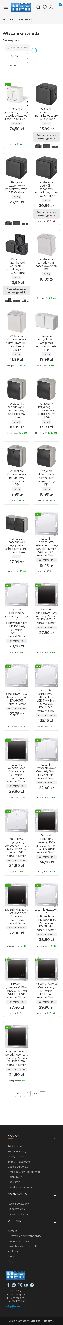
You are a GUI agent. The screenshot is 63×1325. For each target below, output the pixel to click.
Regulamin (14, 1181)
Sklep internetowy (30, 1320)
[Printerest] (14, 1286)
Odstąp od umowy (18, 1166)
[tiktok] (32, 1286)
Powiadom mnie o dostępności (46, 137)
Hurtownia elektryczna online (25, 1236)
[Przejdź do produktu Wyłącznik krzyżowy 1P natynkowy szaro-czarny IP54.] (46, 389)
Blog (10, 1261)
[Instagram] (20, 1286)
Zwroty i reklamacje (19, 1161)
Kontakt (12, 1230)
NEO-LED (8, 19)
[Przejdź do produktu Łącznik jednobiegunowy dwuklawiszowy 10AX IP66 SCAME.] (17, 94)
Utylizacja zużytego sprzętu (24, 1171)
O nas (11, 1256)
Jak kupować (15, 1146)
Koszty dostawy (17, 1151)
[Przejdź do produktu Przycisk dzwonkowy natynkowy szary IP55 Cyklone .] (17, 168)
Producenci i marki (18, 1241)
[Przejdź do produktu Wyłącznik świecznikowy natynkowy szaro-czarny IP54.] (17, 456)
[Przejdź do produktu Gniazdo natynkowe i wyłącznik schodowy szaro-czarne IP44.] (17, 524)
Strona (36, 1093)
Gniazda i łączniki (26, 19)
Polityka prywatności (20, 1187)
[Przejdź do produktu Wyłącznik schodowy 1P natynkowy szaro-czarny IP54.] (17, 389)
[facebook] (8, 1286)
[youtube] (26, 1286)
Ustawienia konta (18, 1214)
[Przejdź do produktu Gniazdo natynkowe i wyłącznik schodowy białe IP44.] (46, 321)
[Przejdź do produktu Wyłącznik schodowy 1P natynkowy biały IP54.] (46, 245)
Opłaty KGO (15, 1176)
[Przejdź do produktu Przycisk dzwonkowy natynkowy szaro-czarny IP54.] (46, 456)
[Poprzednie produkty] (27, 1093)
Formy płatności (17, 1156)
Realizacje (13, 1251)
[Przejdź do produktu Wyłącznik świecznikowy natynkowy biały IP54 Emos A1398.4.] (17, 321)
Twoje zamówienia (18, 1203)
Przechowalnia (16, 1209)
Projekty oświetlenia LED (22, 1246)
